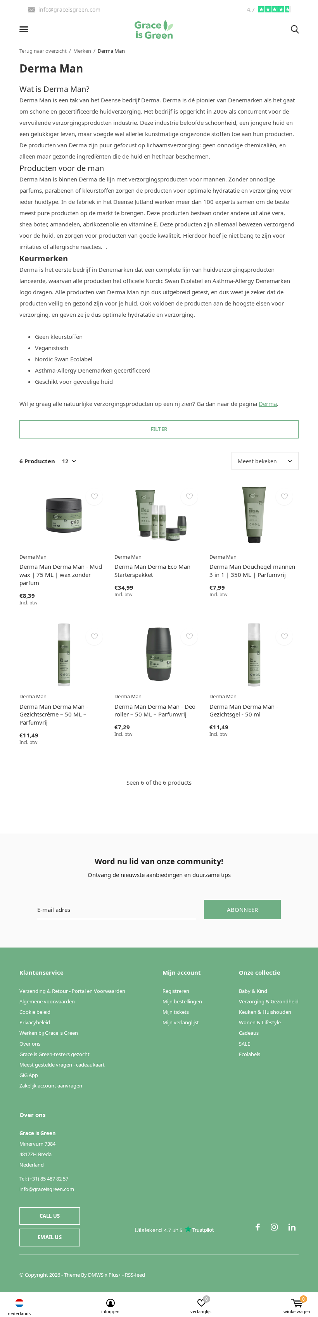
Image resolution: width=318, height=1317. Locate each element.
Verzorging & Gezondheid (269, 1001)
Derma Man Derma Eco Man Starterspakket (152, 570)
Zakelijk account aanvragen (50, 1085)
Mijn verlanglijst (180, 1022)
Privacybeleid (34, 1022)
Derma (268, 403)
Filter (159, 429)
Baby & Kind (253, 990)
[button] (25, 29)
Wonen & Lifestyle (260, 1022)
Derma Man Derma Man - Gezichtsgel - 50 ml (243, 710)
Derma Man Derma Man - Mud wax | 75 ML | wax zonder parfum (60, 575)
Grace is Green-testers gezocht (54, 1054)
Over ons (29, 1043)
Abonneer (242, 909)
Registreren (175, 990)
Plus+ (115, 1274)
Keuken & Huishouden (265, 1011)
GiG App (28, 1075)
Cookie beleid (34, 1011)
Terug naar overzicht (43, 50)
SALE (244, 1043)
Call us (50, 1215)
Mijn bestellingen (182, 1001)
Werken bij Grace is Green (48, 1032)
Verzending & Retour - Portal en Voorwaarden (72, 990)
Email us (49, 1237)
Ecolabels (249, 1054)
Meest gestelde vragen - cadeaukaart (62, 1064)
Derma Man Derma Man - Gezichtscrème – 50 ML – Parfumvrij (53, 715)
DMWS (96, 1274)
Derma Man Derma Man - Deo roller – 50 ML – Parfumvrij (154, 710)
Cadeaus (249, 1032)
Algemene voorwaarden (47, 1001)
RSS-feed (135, 1274)
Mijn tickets (175, 1011)
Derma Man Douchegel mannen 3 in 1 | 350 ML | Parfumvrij (252, 570)
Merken (82, 50)
